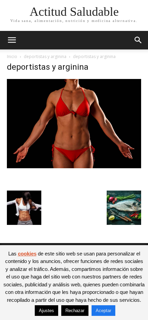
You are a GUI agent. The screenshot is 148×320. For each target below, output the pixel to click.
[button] (12, 40)
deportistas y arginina (45, 56)
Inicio (12, 56)
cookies (27, 253)
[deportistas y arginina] (74, 166)
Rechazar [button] (74, 310)
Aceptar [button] (103, 310)
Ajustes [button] (46, 310)
